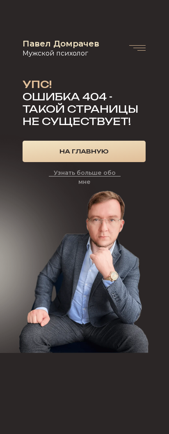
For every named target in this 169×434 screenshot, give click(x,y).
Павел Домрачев (61, 44)
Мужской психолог (55, 53)
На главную (84, 151)
